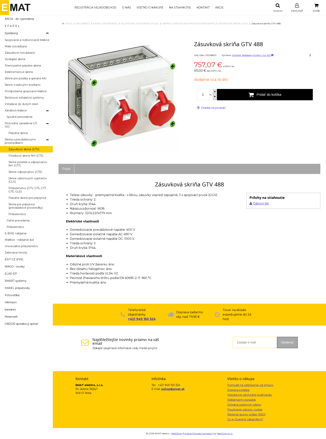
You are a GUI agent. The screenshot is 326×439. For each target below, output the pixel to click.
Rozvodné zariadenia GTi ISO (140, 23)
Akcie (219, 7)
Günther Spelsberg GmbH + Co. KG (251, 55)
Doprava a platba (238, 390)
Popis (66, 169)
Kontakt (203, 7)
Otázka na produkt (213, 108)
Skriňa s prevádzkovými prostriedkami (188, 23)
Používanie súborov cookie (244, 409)
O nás (126, 7)
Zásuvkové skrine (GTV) (233, 23)
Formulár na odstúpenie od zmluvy (250, 385)
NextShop (176, 433)
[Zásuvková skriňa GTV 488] (121, 95)
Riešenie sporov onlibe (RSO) (246, 414)
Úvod (68, 23)
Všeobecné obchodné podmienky (249, 395)
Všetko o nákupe (150, 7)
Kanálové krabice (105, 23)
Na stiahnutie (180, 7)
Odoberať (287, 342)
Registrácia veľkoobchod (95, 7)
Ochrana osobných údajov (244, 404)
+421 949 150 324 (142, 319)
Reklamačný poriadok (241, 399)
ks (210, 94)
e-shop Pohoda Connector (199, 433)
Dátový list (261, 203)
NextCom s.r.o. (225, 433)
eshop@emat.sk (173, 389)
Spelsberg (83, 23)
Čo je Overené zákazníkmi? (245, 419)
